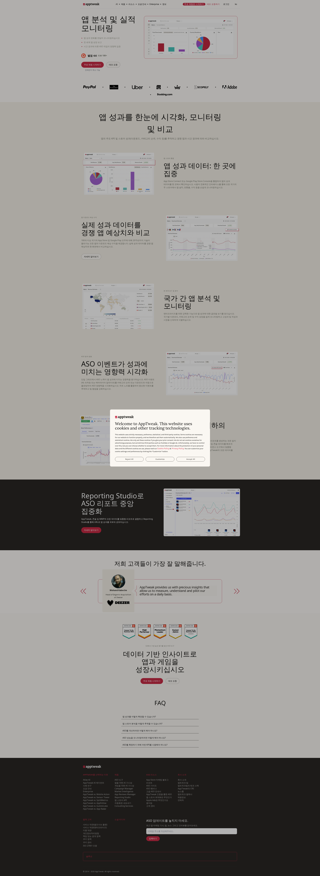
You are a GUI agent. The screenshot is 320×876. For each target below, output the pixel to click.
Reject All (129, 459)
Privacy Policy (178, 448)
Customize (160, 459)
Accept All (190, 459)
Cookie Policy (163, 448)
